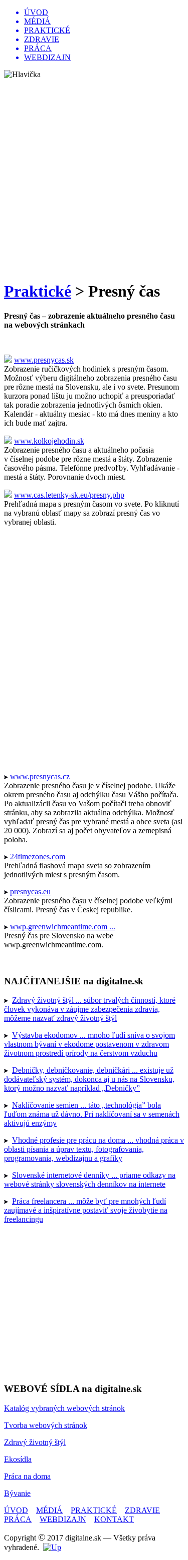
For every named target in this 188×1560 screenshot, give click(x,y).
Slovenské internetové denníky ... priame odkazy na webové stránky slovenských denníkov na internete (89, 1179)
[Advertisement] (94, 178)
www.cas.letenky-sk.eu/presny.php (69, 495)
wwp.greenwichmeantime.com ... (62, 926)
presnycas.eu (30, 891)
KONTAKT (114, 1519)
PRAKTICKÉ (94, 1510)
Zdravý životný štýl (35, 1442)
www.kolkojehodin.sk (49, 441)
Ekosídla (18, 1459)
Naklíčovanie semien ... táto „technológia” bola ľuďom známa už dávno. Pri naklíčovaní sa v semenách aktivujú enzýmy (91, 1114)
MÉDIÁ (49, 1510)
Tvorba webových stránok (45, 1425)
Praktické (37, 291)
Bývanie (17, 1493)
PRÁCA (18, 1519)
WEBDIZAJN (63, 1519)
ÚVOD (16, 1510)
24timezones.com (37, 856)
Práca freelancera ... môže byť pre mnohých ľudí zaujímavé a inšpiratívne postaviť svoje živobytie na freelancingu (85, 1210)
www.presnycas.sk (44, 360)
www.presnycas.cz (40, 776)
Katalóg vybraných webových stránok (64, 1408)
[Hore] (52, 1547)
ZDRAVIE (142, 1510)
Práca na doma (27, 1476)
